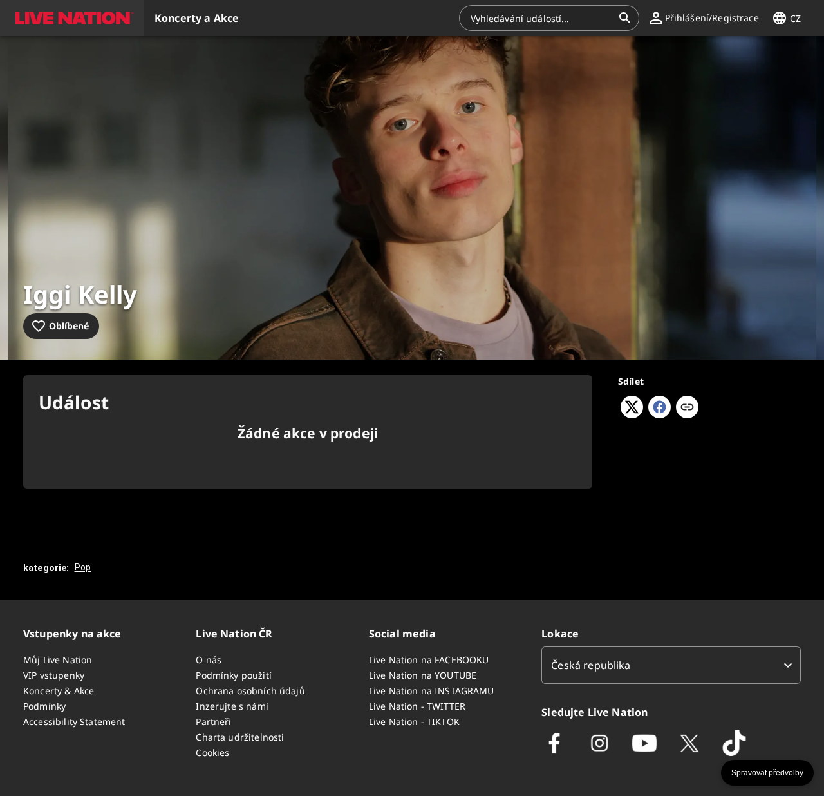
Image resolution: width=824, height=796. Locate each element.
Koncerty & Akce (58, 690)
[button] (72, 18)
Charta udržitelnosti (240, 737)
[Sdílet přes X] (632, 414)
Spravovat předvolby (767, 772)
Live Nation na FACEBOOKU (429, 660)
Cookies (212, 752)
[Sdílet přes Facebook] (659, 414)
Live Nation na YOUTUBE (422, 675)
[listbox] (671, 665)
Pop (83, 567)
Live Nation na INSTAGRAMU (431, 690)
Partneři (213, 721)
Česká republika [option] (590, 665)
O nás (208, 660)
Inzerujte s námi (232, 706)
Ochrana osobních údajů (250, 690)
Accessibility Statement (74, 721)
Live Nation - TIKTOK (414, 721)
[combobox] (541, 18)
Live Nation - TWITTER (417, 706)
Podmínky (44, 706)
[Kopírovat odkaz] (687, 408)
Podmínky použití (233, 675)
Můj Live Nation (57, 660)
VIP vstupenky (53, 675)
